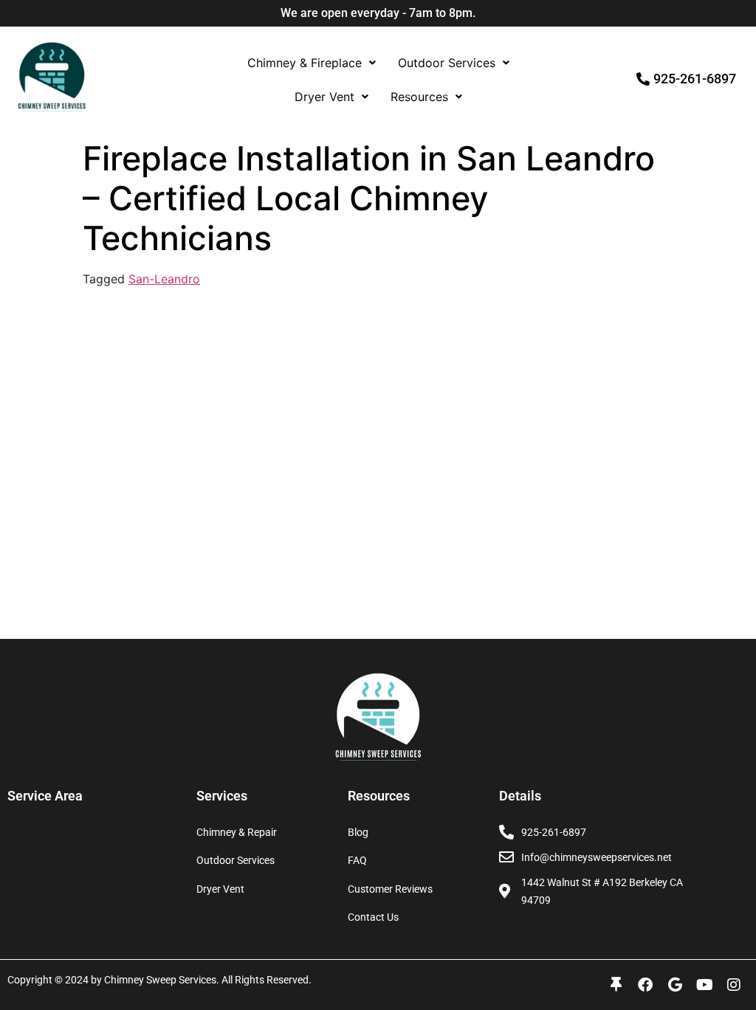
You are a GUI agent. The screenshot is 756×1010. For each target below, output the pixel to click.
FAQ (357, 860)
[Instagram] (734, 985)
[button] (311, 63)
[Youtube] (704, 985)
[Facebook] (645, 985)
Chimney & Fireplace (304, 62)
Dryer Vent (324, 96)
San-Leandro (164, 278)
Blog (358, 832)
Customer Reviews (390, 889)
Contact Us (373, 917)
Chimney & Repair (236, 832)
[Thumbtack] (615, 985)
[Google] (675, 985)
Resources (419, 96)
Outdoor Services (446, 62)
